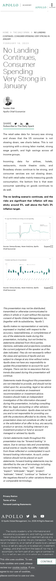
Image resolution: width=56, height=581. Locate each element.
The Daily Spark (21, 32)
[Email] (27, 124)
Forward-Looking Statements (17, 504)
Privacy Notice (10, 496)
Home (6, 32)
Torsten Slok (9, 108)
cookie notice (19, 567)
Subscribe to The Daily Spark (18, 126)
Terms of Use (9, 500)
